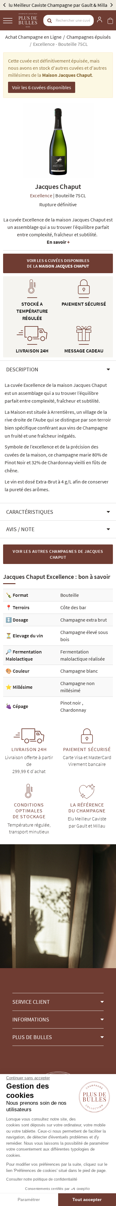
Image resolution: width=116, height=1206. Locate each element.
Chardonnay (73, 710)
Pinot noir (71, 703)
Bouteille (69, 595)
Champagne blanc (79, 671)
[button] (58, 369)
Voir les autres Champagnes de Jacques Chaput (58, 554)
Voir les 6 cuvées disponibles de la (58, 263)
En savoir (58, 242)
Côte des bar (73, 607)
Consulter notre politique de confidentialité (41, 1179)
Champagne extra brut (83, 620)
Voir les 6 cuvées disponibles (41, 87)
